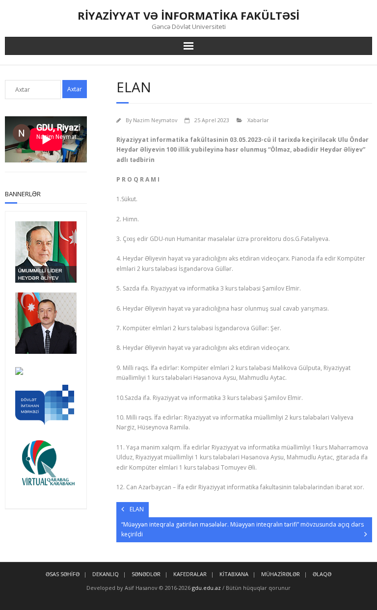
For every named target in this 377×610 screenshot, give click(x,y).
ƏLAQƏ (322, 574)
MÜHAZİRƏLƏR (280, 574)
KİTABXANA (233, 574)
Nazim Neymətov (155, 120)
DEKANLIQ (105, 574)
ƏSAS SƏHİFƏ (63, 574)
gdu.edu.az (205, 587)
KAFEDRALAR (190, 574)
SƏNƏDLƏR (146, 574)
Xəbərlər (258, 120)
